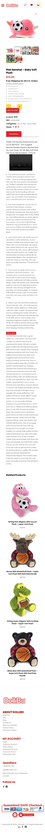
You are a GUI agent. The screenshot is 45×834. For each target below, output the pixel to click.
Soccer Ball (21, 124)
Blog (4, 720)
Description (13, 134)
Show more (11, 333)
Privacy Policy (8, 728)
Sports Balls (31, 124)
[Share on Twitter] (16, 127)
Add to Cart (14, 527)
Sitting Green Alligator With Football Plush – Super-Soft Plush (22, 622)
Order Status (7, 747)
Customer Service (9, 752)
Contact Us (7, 723)
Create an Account (10, 744)
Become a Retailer (10, 725)
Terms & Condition (10, 730)
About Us (6, 715)
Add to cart (12, 110)
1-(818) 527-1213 (8, 766)
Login (5, 742)
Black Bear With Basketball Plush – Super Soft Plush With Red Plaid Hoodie (22, 673)
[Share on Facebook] (13, 127)
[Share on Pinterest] (18, 127)
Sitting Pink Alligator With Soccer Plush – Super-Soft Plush (22, 523)
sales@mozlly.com (10, 770)
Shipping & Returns (10, 749)
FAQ (4, 718)
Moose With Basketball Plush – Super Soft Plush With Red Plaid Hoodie (22, 572)
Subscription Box (9, 754)
